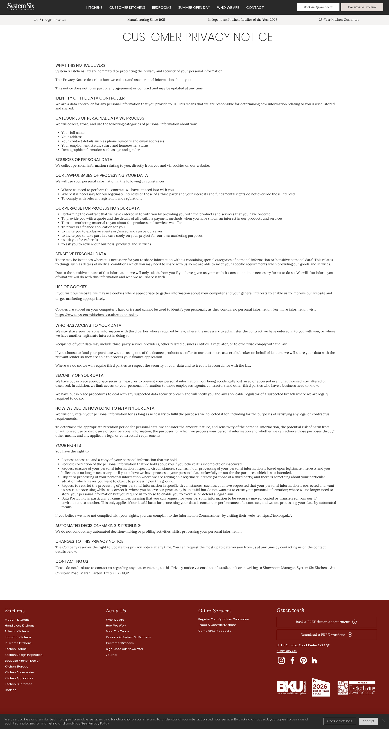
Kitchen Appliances (19, 678)
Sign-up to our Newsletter (124, 649)
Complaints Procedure (214, 631)
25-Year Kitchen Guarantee (339, 20)
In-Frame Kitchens (18, 643)
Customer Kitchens (120, 643)
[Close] (383, 721)
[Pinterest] (303, 660)
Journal (111, 655)
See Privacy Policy (95, 723)
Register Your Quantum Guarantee (223, 619)
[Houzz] (314, 660)
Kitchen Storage (16, 666)
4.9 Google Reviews (50, 20)
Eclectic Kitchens (17, 631)
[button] (318, 7)
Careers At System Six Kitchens (128, 637)
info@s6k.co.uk (225, 567)
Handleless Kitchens (19, 625)
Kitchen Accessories (20, 672)
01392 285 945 (287, 651)
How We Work (116, 625)
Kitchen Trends (16, 649)
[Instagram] (281, 660)
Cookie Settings (339, 721)
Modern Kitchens (17, 620)
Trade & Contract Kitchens (217, 625)
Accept (368, 721)
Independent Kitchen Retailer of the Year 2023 (242, 20)
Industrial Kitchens (18, 637)
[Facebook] (292, 660)
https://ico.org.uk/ (275, 515)
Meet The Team (117, 631)
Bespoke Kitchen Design (22, 661)
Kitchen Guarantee (18, 684)
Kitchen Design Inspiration (24, 655)
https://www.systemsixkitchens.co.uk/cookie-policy (96, 315)
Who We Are (115, 620)
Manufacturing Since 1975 (146, 20)
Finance (10, 690)
